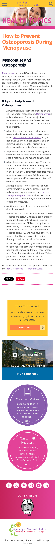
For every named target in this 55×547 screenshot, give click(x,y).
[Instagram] (31, 485)
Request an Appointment (27, 365)
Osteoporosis (43, 113)
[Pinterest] (24, 485)
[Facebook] (9, 485)
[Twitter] (16, 485)
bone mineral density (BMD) (27, 137)
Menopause (8, 73)
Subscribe (25, 327)
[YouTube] (39, 485)
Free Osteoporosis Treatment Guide (24, 268)
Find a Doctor (27, 374)
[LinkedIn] (46, 485)
